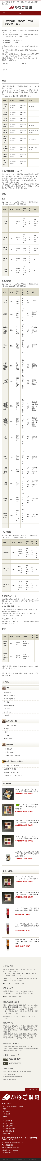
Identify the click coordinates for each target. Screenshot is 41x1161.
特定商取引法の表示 (9, 1128)
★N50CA (6, 552)
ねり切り (6, 735)
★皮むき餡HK (5, 106)
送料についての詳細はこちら (13, 996)
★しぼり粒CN (5, 162)
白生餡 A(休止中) (9, 705)
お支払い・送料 (8, 1123)
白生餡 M (7, 708)
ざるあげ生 (7, 712)
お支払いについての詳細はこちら (14, 983)
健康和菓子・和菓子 (10, 769)
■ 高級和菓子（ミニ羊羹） (11, 42)
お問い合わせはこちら (8, 1152)
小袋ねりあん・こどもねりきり (13, 775)
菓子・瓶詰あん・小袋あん (14, 761)
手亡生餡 (6, 702)
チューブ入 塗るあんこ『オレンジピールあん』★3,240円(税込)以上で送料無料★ (27, 941)
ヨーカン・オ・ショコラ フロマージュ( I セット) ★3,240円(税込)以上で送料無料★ (26, 807)
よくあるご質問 (8, 1126)
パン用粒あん (8, 749)
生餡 (7, 688)
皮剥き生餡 (7, 692)
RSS (4, 1133)
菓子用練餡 (6, 1111)
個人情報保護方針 (8, 1131)
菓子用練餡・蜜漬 (11, 721)
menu (20, 13)
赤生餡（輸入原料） (10, 699)
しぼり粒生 (7, 715)
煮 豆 (5, 70)
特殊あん (6, 732)
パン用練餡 (9, 744)
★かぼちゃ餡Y (5, 382)
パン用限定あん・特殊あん (12, 755)
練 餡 (24, 63)
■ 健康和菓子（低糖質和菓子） (12, 40)
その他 (5, 1116)
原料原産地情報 (23, 86)
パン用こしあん (9, 752)
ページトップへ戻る (32, 1089)
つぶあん (6, 729)
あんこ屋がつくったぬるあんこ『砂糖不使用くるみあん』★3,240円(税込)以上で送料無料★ (27, 854)
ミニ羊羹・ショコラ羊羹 (11, 766)
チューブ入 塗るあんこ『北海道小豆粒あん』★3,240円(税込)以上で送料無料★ (27, 910)
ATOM (8, 1133)
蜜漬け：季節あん (9, 738)
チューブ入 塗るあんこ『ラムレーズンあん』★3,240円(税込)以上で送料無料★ (27, 926)
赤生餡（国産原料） (10, 695)
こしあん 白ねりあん (11, 725)
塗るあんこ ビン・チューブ (12, 772)
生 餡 (5, 63)
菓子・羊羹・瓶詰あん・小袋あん (13, 1106)
